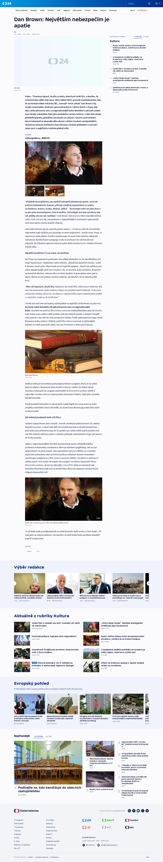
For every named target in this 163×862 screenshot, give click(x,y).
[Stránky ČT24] (86, 820)
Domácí (51, 10)
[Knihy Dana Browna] (63, 351)
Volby (42, 10)
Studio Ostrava (51, 830)
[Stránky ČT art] (106, 827)
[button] (63, 499)
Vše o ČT (17, 848)
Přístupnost (54, 857)
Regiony (67, 10)
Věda (95, 10)
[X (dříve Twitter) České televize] (142, 811)
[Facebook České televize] (134, 811)
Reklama (49, 823)
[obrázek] (58, 61)
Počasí (87, 10)
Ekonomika (77, 10)
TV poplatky (18, 827)
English (30, 857)
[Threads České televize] (147, 811)
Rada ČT (49, 834)
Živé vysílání (18, 823)
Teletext (17, 830)
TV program (18, 820)
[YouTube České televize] (138, 811)
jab (15, 32)
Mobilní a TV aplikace (22, 845)
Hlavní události (21, 10)
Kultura (103, 10)
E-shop (17, 841)
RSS (147, 857)
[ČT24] (7, 3)
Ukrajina (33, 10)
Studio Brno (50, 827)
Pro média (50, 820)
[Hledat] (149, 3)
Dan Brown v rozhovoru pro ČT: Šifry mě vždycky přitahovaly (45, 523)
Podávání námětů (52, 841)
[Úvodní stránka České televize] (26, 811)
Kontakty (49, 848)
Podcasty (113, 10)
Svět (58, 10)
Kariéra (49, 838)
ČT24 (37, 551)
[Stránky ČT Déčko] (86, 827)
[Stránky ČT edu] (129, 827)
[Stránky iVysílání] (131, 820)
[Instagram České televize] (129, 811)
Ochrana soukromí (42, 857)
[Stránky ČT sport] (108, 820)
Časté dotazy (51, 845)
